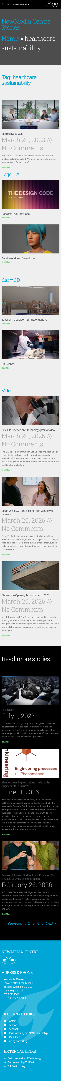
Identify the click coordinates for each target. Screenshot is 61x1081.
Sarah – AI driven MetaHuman (19, 258)
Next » (51, 923)
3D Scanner (8, 364)
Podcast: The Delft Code (16, 214)
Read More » (7, 167)
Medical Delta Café (12, 133)
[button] (37, 4)
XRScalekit (8, 709)
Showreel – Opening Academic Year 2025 (25, 595)
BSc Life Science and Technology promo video (28, 430)
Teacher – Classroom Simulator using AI (24, 319)
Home (10, 38)
